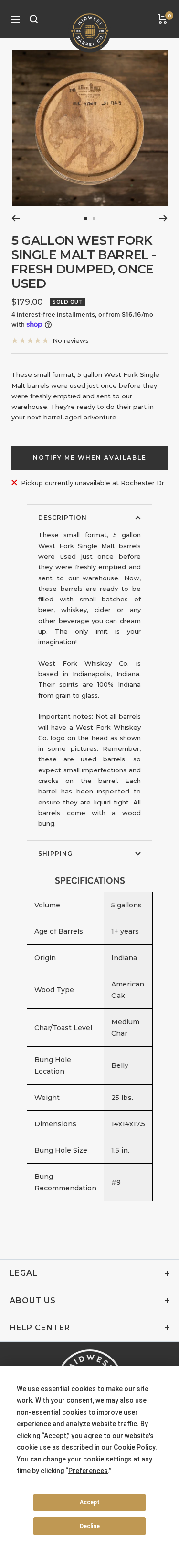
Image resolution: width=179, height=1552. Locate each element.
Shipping (55, 853)
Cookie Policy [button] (134, 1447)
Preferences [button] (88, 1470)
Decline (90, 1526)
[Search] (34, 19)
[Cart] (163, 19)
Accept (90, 1502)
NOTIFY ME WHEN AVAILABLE (90, 457)
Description (62, 517)
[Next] (163, 218)
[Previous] (15, 218)
